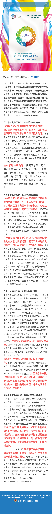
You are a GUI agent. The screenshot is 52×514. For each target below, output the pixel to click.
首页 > (18, 77)
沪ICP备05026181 (31, 497)
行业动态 (35, 77)
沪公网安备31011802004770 (28, 501)
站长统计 (41, 497)
